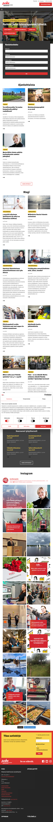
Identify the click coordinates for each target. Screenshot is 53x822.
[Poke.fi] (6, 761)
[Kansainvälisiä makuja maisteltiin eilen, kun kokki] (14, 713)
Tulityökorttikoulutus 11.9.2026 (13, 449)
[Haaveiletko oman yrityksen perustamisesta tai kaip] (14, 689)
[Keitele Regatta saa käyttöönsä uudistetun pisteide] (38, 544)
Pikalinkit (35, 1)
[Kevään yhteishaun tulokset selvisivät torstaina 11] (38, 520)
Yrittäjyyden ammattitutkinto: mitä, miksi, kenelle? (39, 269)
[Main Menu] (1, 9)
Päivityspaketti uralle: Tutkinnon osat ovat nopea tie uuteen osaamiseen (13, 326)
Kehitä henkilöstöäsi (9, 33)
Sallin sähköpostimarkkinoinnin (42, 749)
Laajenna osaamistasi (20, 29)
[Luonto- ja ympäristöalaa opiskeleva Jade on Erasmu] (38, 665)
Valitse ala (7, 54)
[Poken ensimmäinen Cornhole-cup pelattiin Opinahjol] (14, 617)
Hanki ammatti (8, 29)
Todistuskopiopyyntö (6, 796)
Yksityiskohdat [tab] (26, 399)
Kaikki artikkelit (26, 184)
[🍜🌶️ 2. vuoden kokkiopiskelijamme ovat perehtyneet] (38, 713)
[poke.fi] (7, 3)
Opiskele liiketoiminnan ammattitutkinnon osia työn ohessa (13, 270)
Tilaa (39, 753)
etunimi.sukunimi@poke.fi (7, 776)
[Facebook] (43, 761)
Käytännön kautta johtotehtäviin (34, 325)
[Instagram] (50, 761)
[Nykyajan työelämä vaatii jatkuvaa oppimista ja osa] (38, 617)
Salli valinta (26, 426)
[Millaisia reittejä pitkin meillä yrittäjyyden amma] (14, 496)
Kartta (2, 789)
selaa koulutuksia (45, 4)
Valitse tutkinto (8, 60)
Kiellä (9, 426)
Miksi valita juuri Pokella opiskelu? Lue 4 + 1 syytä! (12, 375)
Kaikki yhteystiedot (5, 787)
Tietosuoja (3, 791)
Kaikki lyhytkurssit (26, 462)
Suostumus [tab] (9, 399)
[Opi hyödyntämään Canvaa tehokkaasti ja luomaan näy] (14, 593)
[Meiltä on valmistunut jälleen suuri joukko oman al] (14, 568)
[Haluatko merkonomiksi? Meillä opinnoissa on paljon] (38, 689)
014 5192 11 (9, 810)
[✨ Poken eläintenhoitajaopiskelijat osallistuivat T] (38, 593)
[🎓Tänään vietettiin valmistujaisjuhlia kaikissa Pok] (14, 544)
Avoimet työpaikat (5, 794)
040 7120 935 (14, 799)
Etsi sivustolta (49, 1)
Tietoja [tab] (43, 399)
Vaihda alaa (32, 29)
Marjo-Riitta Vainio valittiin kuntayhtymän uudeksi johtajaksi (12, 154)
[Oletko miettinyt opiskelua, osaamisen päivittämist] (38, 568)
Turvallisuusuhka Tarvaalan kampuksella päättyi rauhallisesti (12, 109)
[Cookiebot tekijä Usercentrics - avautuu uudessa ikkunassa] (45, 395)
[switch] (20, 421)
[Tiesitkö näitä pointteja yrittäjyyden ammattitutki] (38, 641)
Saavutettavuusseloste (6, 793)
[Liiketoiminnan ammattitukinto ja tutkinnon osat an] (14, 520)
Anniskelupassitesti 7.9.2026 (35, 437)
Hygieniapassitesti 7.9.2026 (13, 437)
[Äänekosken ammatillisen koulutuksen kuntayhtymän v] (38, 496)
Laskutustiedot (4, 786)
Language (41, 1)
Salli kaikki (43, 426)
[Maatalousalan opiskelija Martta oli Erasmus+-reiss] (14, 665)
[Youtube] (47, 761)
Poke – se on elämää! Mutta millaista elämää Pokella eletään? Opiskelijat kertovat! (38, 376)
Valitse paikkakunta (9, 65)
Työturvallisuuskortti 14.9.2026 (35, 449)
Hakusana (7, 48)
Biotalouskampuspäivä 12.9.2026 (36, 108)
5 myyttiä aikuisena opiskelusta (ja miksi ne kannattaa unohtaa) (11, 216)
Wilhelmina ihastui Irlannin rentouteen (37, 215)
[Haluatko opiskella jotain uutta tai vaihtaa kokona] (14, 641)
